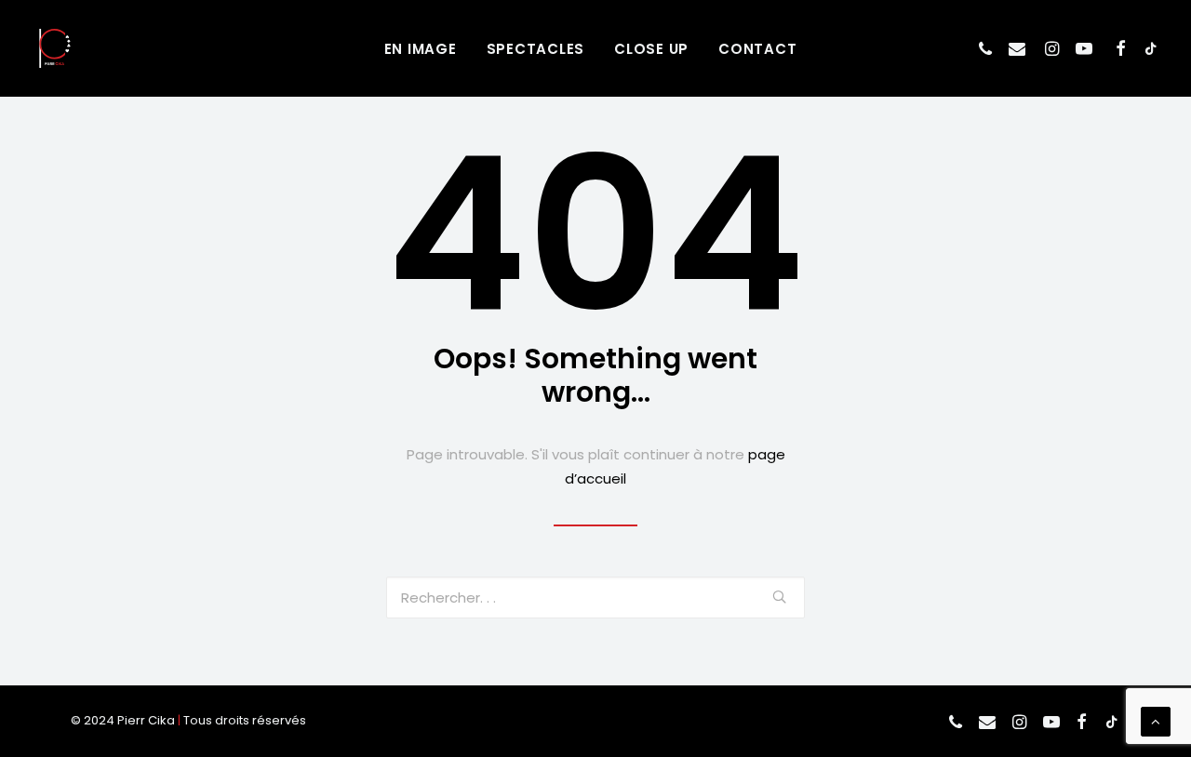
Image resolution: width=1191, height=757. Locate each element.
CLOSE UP (651, 49)
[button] (987, 48)
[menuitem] (420, 48)
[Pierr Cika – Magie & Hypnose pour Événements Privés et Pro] (55, 48)
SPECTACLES (536, 49)
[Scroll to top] (1156, 720)
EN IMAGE (420, 49)
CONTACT (757, 49)
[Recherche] (595, 597)
